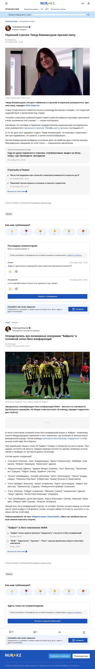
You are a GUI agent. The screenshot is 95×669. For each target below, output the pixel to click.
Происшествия (12, 9)
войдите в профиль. (74, 255)
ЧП (42, 9)
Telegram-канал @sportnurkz (45, 516)
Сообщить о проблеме (60, 656)
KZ (83, 3)
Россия (8, 214)
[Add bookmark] (84, 632)
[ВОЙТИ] (88, 3)
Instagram (80, 309)
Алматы (9, 574)
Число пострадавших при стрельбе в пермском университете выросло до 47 (44, 175)
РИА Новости (32, 105)
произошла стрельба (34, 128)
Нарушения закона (31, 9)
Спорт (7, 323)
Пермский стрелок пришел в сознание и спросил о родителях (37, 183)
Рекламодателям (81, 656)
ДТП (46, 9)
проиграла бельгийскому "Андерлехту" (61, 438)
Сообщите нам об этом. (41, 203)
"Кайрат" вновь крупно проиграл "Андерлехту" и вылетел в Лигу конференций (46, 533)
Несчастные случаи (58, 9)
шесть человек (61, 128)
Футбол (15, 323)
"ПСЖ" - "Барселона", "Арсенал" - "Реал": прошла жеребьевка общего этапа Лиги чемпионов (46, 542)
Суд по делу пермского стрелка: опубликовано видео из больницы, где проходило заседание (44, 154)
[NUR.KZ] (47, 3)
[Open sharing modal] (60, 632)
